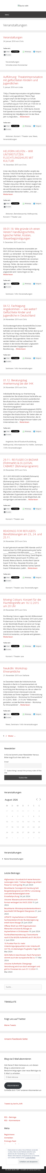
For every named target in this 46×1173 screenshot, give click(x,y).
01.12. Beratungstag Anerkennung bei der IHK (18, 381)
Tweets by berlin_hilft (13, 1103)
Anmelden (8, 1137)
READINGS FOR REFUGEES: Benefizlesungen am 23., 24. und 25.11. (22, 534)
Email (6, 762)
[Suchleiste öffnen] (43, 14)
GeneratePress (35, 1170)
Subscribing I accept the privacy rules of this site (23, 771)
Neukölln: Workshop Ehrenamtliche (15, 669)
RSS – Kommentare (12, 1120)
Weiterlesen (25, 117)
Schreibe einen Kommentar (16, 65)
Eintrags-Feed (10, 1141)
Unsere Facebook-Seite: (16, 1038)
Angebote (10, 441)
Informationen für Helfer (24, 445)
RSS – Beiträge (10, 1117)
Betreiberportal (20, 214)
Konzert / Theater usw (23, 136)
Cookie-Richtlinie (30, 1158)
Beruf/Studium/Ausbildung (25, 441)
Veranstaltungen (12, 37)
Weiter (12, 736)
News (35, 136)
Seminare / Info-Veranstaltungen (19, 294)
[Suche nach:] (23, 987)
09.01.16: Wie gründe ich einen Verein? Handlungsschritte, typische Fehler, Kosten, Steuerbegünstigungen (21, 233)
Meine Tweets (10, 1025)
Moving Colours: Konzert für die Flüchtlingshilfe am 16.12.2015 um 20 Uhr (22, 603)
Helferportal (32, 214)
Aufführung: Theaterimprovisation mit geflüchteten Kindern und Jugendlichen (23, 80)
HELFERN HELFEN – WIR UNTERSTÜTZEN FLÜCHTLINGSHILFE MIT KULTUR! (18, 156)
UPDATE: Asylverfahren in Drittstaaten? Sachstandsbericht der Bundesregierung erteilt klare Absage (21, 920)
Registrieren (9, 1134)
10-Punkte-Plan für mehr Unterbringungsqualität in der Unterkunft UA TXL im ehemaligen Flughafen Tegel (22, 946)
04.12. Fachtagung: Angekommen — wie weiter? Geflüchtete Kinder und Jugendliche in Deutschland (20, 310)
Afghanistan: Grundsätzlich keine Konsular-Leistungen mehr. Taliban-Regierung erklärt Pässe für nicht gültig (22, 882)
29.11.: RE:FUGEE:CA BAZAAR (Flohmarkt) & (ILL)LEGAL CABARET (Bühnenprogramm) (20, 463)
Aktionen (9, 136)
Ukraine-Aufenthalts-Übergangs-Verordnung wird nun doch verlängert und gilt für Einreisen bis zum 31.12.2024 (22, 966)
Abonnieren (13, 1085)
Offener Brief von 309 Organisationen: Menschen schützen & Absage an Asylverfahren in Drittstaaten (20, 929)
